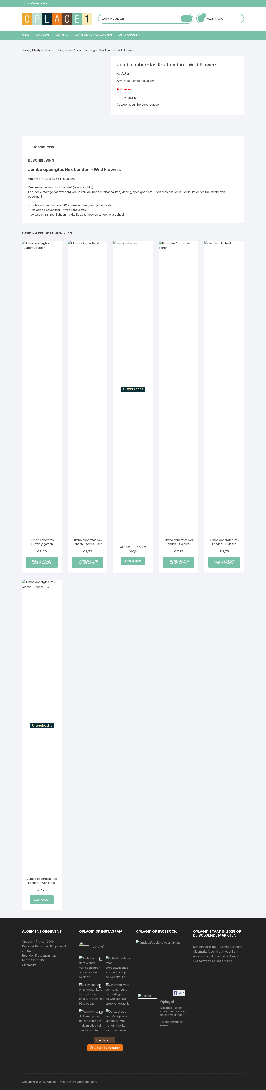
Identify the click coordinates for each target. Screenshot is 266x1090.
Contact (43, 35)
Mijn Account (129, 35)
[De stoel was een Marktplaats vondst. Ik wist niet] (118, 1021)
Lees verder (133, 561)
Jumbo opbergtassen (59, 50)
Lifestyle (37, 50)
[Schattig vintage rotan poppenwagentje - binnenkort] (118, 968)
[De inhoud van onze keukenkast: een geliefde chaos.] (91, 995)
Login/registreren (36, 3)
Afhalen (62, 35)
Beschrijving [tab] (44, 147)
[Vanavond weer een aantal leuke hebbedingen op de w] (118, 995)
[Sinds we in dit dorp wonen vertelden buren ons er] (91, 968)
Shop (26, 35)
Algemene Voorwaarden (93, 35)
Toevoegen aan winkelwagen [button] (42, 562)
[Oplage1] (147, 996)
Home (26, 50)
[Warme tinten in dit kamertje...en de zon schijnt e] (91, 1021)
